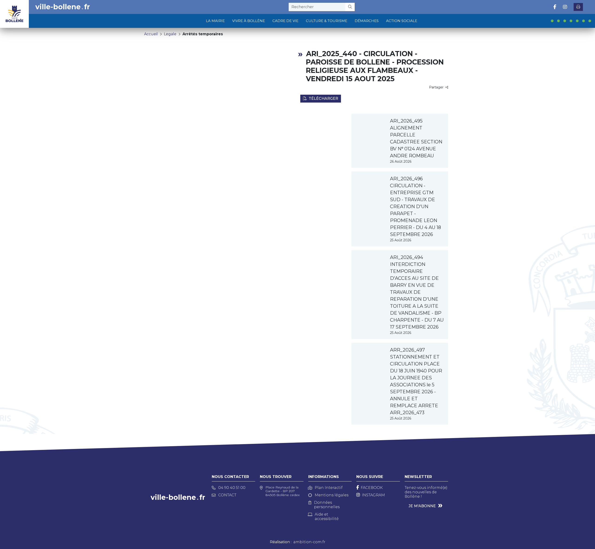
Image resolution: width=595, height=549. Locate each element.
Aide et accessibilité (327, 516)
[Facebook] (554, 7)
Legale (170, 34)
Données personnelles (327, 504)
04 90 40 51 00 (231, 487)
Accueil (151, 34)
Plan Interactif (329, 487)
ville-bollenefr (62, 7)
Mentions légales (331, 495)
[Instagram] (565, 7)
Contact (227, 495)
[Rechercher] (350, 7)
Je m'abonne (422, 506)
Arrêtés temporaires (202, 34)
